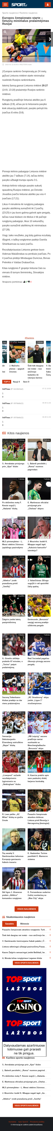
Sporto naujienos (10, 13)
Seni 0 (26, 382)
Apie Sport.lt (23, 1122)
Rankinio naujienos (28, 13)
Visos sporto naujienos (27, 963)
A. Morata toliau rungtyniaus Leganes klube (22, 958)
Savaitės (9, 923)
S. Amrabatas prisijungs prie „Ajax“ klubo (21, 1065)
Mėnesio (24, 923)
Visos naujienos (26, 909)
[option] (35, 360)
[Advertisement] (26, 142)
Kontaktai (12, 1122)
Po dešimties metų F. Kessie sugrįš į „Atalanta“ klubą (26, 1076)
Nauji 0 (16, 382)
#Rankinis (29, 338)
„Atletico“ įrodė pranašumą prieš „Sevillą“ (21, 1099)
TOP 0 (7, 382)
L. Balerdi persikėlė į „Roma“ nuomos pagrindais (24, 1070)
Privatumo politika (37, 1122)
